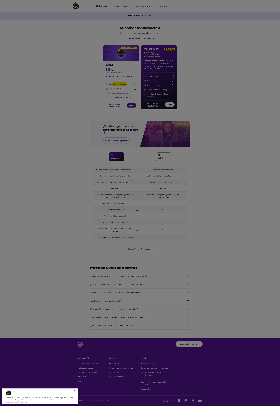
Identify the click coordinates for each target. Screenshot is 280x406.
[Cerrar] (74, 390)
